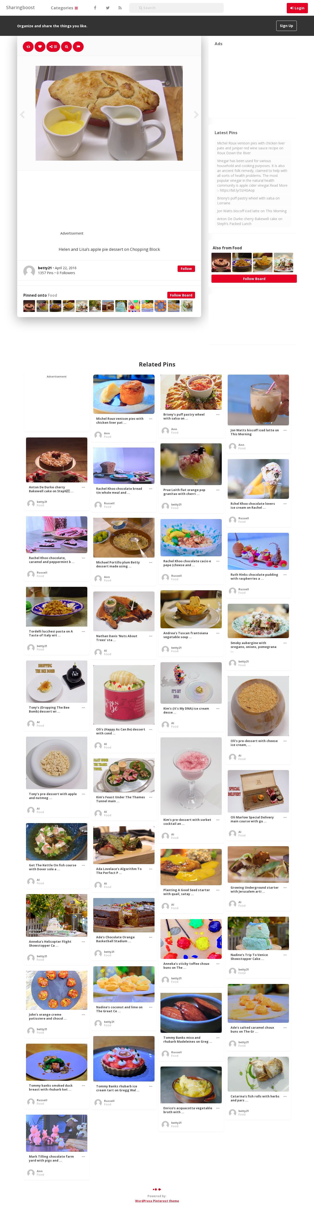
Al (105, 650)
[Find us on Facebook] (95, 8)
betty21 (42, 502)
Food (52, 295)
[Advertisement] (121, 204)
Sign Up (286, 25)
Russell (109, 503)
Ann (107, 433)
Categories (62, 8)
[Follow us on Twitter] (107, 8)
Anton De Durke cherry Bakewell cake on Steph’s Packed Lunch (249, 221)
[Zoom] (66, 47)
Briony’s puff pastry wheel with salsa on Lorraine (248, 200)
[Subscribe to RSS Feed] (119, 8)
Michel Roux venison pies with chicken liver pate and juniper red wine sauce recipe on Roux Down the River (251, 148)
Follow (186, 268)
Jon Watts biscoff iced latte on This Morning (252, 211)
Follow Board (181, 295)
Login (299, 8)
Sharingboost (20, 7)
